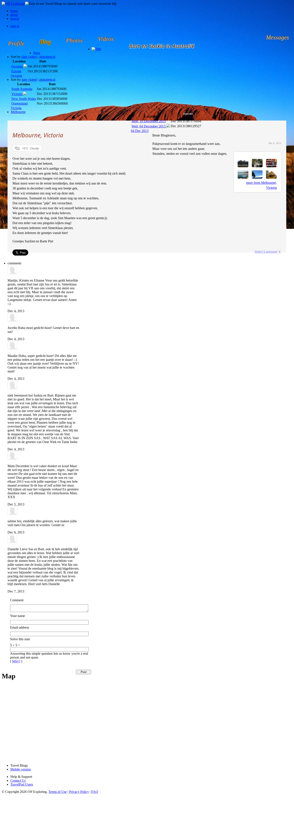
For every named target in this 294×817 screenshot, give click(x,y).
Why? (16, 661)
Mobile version (20, 769)
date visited (29, 57)
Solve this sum (20, 639)
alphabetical (47, 57)
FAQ (94, 792)
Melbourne (18, 112)
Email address (19, 627)
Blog (36, 53)
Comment (16, 600)
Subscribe (188, 114)
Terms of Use (57, 792)
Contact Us (18, 780)
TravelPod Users (21, 784)
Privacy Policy (79, 792)
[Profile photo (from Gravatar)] (12, 273)
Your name (17, 616)
